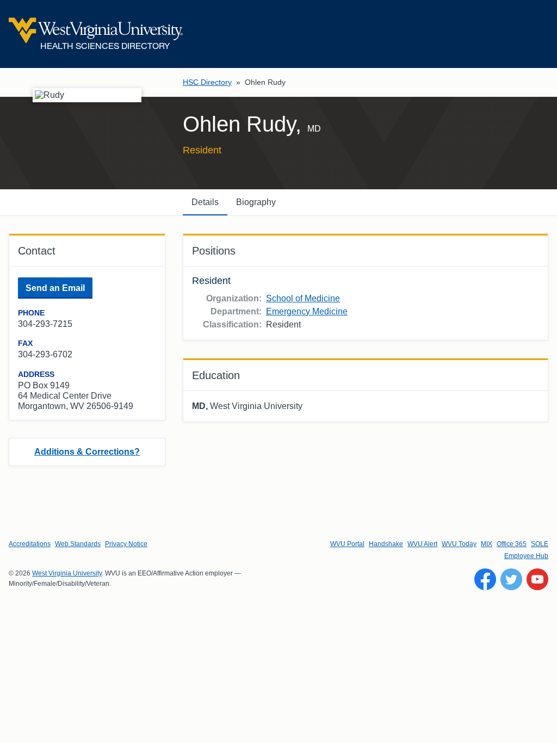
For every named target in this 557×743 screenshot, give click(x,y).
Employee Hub (526, 556)
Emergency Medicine (307, 311)
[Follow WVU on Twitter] (511, 579)
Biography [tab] (256, 202)
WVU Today (459, 544)
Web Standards (78, 544)
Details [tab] (205, 202)
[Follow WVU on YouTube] (537, 579)
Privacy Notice (126, 544)
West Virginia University (67, 573)
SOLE (539, 544)
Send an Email (55, 288)
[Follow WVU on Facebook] (485, 579)
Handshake (386, 544)
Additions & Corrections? (87, 451)
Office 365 (512, 544)
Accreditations (30, 544)
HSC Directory (207, 82)
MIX (486, 544)
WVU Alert (422, 544)
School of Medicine (303, 298)
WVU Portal (347, 544)
